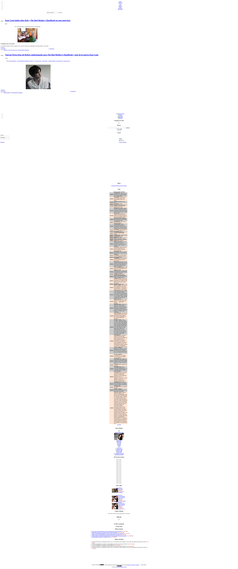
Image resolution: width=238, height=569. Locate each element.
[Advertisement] (23, 13)
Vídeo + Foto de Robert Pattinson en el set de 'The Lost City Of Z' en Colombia (107, 533)
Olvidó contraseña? (123, 142)
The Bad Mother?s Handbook (16, 92)
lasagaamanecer (59, 61)
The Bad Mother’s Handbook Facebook (25, 61)
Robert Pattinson (7, 92)
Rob (9, 50)
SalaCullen (120, 2)
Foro (120, 3)
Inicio (120, 1)
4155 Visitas (3, 91)
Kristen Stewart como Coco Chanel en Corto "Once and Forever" (105, 532)
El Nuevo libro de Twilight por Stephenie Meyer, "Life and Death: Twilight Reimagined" (109, 535)
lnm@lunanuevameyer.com (121, 566)
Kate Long (15, 50)
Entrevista (6, 50)
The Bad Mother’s (13, 61)
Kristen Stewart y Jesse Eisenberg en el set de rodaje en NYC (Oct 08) (105, 534)
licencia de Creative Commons (133, 564)
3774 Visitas (3, 48)
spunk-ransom (38, 61)
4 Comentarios (73, 91)
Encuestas (120, 8)
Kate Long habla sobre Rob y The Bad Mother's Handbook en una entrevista (37, 20)
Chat (120, 4)
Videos (120, 7)
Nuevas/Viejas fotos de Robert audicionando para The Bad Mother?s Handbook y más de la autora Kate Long (51, 55)
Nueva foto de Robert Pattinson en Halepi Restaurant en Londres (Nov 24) (106, 531)
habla (11, 50)
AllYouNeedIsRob (52, 61)
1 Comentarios (51, 48)
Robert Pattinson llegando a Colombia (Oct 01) (101, 537)
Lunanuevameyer (66, 61)
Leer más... (3, 47)
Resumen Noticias (123, 185)
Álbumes (120, 6)
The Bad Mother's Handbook (23, 50)
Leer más (119, 424)
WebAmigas (120, 9)
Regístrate (2, 142)
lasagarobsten (44, 61)
